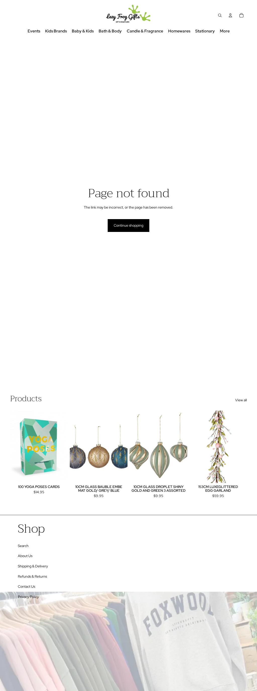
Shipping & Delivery (33, 566)
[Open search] (219, 15)
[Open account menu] (230, 15)
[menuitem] (224, 31)
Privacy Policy (28, 597)
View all (241, 400)
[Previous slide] (14, 446)
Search (23, 546)
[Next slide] (64, 446)
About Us (25, 556)
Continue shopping (128, 225)
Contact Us (26, 586)
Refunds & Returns (32, 576)
